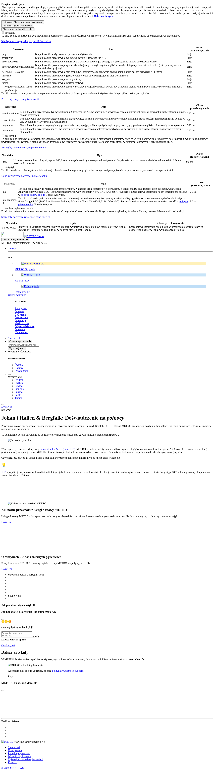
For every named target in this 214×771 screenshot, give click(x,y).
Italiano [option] (19, 392)
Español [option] (19, 385)
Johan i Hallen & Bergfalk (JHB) (57, 449)
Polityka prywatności (19, 753)
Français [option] (19, 389)
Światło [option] (19, 364)
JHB (3, 472)
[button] (12, 248)
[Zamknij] (45, 243)
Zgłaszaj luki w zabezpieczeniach (25, 759)
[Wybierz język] (9, 374)
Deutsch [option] (19, 379)
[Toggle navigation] (2, 404)
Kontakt (12, 762)
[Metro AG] (19, 236)
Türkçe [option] (18, 398)
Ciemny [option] (19, 367)
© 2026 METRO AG (12, 768)
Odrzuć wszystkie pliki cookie (17, 25)
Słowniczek (14, 747)
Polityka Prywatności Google (67, 670)
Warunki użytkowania (19, 756)
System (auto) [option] (22, 370)
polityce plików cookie (33, 194)
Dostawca (6, 406)
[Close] (2, 619)
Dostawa (6, 522)
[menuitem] (114, 379)
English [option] (19, 382)
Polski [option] (18, 395)
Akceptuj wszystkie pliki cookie (18, 29)
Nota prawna (15, 750)
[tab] (107, 41)
